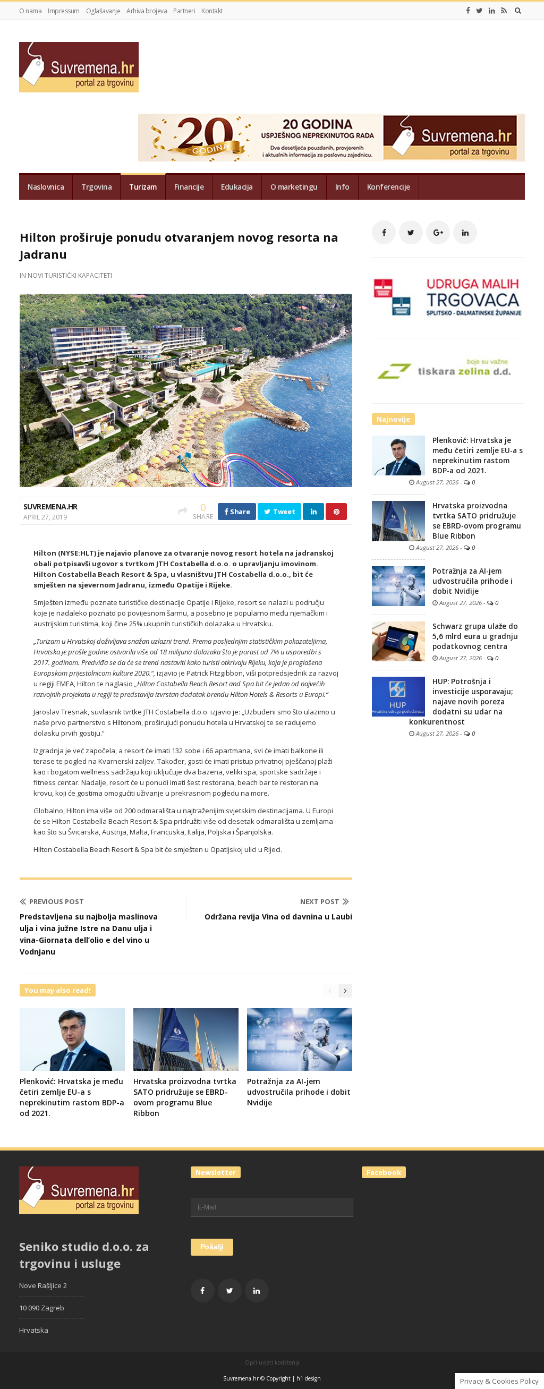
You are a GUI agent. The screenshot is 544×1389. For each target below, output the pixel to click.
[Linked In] (492, 10)
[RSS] (504, 10)
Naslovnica (46, 187)
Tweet (283, 511)
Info (342, 187)
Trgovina (96, 187)
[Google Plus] (438, 232)
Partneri (184, 10)
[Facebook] (468, 10)
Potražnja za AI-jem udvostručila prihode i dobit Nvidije (299, 1091)
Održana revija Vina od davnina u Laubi (278, 916)
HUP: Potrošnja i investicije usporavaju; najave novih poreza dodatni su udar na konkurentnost (461, 702)
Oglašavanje (103, 10)
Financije (189, 187)
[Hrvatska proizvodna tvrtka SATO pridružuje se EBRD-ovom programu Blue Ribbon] (398, 520)
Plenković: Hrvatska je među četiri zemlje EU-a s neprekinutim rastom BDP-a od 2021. (72, 1097)
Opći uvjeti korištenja (272, 1362)
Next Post (319, 901)
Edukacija (237, 187)
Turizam (143, 187)
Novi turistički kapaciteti (70, 275)
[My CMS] (79, 67)
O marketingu (294, 187)
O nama (30, 10)
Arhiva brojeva (146, 10)
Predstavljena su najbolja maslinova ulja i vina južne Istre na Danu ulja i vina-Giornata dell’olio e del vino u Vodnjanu (89, 934)
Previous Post (56, 901)
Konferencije (388, 187)
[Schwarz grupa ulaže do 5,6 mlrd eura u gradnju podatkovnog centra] (398, 640)
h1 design (308, 1378)
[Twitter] (479, 10)
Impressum (64, 10)
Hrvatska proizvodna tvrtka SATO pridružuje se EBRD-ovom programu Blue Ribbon (184, 1097)
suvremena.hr (50, 506)
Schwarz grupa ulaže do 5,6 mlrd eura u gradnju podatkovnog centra (475, 636)
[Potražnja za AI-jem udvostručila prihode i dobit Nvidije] (398, 585)
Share (239, 511)
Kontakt (212, 10)
